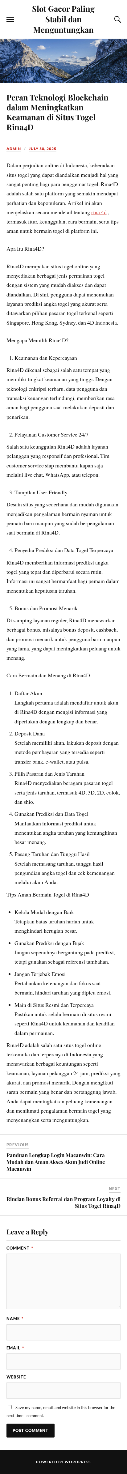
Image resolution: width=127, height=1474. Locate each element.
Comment (19, 1248)
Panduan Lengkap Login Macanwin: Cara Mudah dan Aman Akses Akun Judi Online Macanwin (55, 1162)
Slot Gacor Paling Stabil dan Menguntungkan (63, 19)
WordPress (78, 1461)
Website (16, 1376)
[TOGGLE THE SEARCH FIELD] (117, 19)
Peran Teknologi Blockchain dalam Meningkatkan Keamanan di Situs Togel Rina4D (57, 112)
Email (15, 1347)
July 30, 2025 (42, 148)
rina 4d (99, 212)
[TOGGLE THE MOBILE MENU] (10, 19)
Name (14, 1318)
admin (13, 148)
